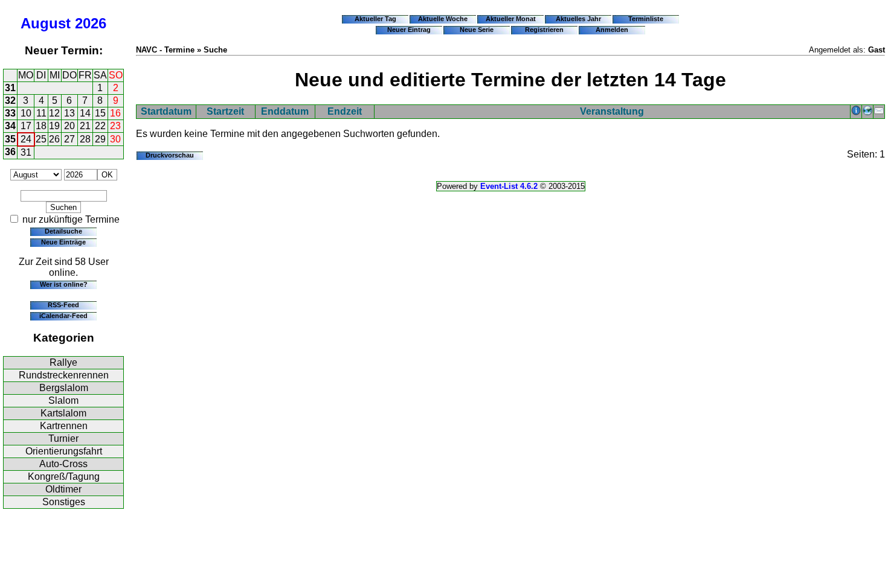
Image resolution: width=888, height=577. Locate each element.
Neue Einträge (63, 242)
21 (85, 126)
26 (54, 139)
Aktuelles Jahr (578, 18)
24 (26, 139)
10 (26, 113)
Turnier (63, 438)
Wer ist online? (64, 284)
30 (115, 139)
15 (100, 113)
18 (41, 126)
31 (10, 88)
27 (69, 139)
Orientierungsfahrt (63, 451)
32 (10, 100)
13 (69, 113)
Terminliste (645, 18)
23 (115, 126)
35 (10, 139)
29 (100, 139)
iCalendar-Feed (63, 315)
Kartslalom (63, 413)
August (46, 23)
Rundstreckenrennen (64, 375)
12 (54, 113)
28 (85, 139)
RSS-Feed (63, 304)
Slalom (63, 400)
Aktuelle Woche (443, 18)
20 (69, 126)
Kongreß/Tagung (64, 476)
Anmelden (612, 29)
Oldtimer (63, 489)
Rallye (63, 362)
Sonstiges (63, 502)
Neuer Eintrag (409, 29)
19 (54, 126)
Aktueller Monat (511, 18)
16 (115, 113)
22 (100, 126)
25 (41, 139)
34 (10, 126)
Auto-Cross (63, 464)
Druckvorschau (170, 155)
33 (10, 113)
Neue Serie (477, 29)
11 (41, 113)
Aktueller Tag (375, 18)
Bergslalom (63, 388)
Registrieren (544, 29)
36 (10, 152)
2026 (90, 23)
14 (85, 113)
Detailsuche (63, 231)
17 (26, 126)
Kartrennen (64, 426)
